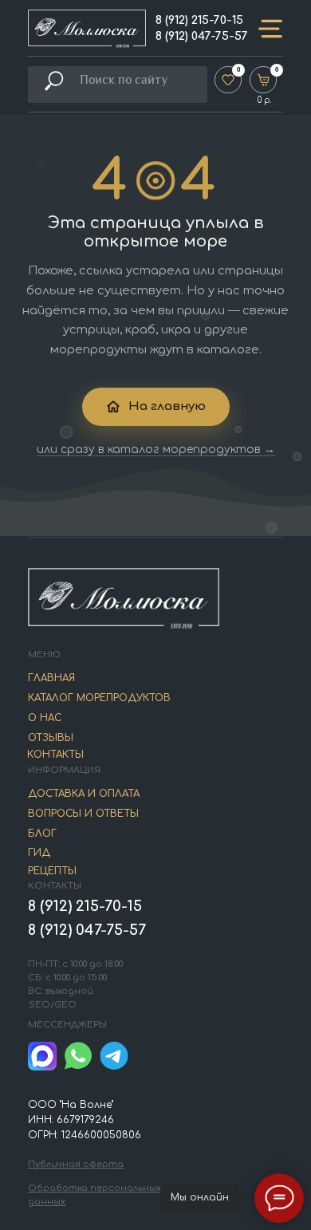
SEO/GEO (53, 1004)
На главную (167, 406)
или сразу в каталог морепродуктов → (156, 449)
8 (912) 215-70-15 (199, 20)
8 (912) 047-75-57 (202, 36)
